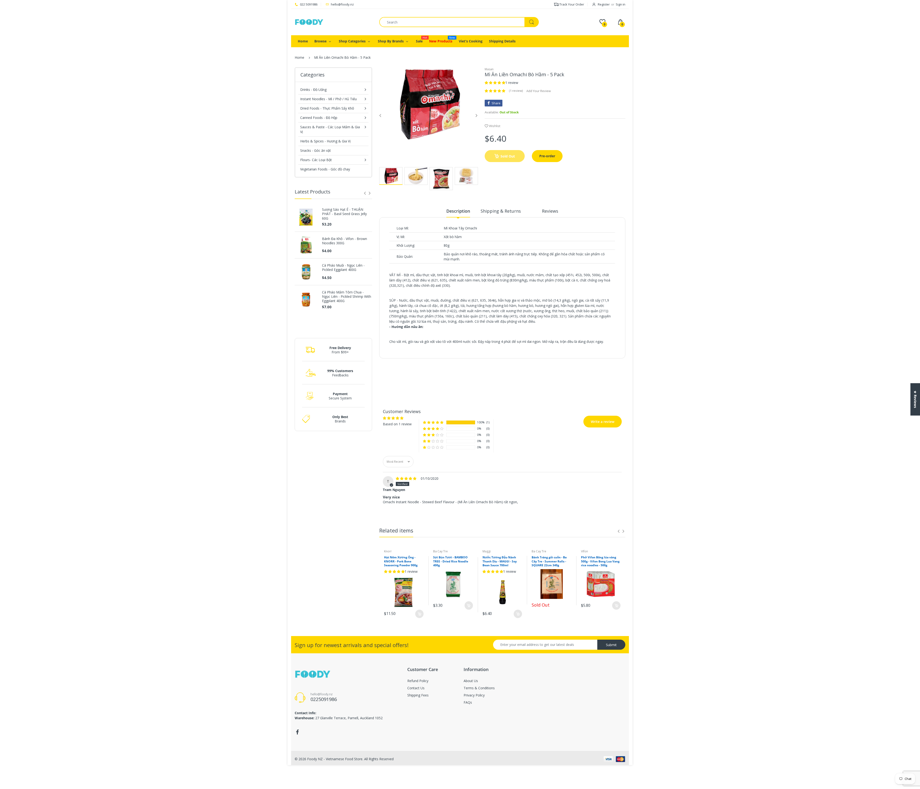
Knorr (388, 551)
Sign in (620, 4)
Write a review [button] (592, 364)
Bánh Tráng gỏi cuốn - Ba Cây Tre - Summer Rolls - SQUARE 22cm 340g (549, 561)
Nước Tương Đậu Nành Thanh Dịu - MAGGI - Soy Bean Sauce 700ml (500, 561)
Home (299, 57)
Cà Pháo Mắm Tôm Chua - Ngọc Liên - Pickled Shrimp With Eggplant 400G (346, 296)
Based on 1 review (407, 367)
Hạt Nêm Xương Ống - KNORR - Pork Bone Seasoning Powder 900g (401, 561)
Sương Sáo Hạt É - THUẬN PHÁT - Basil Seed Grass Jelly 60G (344, 213)
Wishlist (494, 126)
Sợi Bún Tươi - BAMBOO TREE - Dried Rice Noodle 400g (450, 561)
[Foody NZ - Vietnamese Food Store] (309, 21)
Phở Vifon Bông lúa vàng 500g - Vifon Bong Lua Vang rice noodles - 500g (600, 561)
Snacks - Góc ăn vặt (315, 150)
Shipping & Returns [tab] (501, 211)
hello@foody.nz (342, 4)
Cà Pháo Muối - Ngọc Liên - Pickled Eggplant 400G (343, 267)
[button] (495, 82)
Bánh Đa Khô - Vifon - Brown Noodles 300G (344, 241)
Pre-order (547, 156)
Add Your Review (538, 91)
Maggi (487, 551)
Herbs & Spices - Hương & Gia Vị (325, 141)
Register (603, 4)
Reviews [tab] (550, 211)
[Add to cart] (419, 614)
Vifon (584, 551)
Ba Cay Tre (440, 551)
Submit (611, 645)
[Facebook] (297, 732)
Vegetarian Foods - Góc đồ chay (325, 169)
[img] (406, 478)
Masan (489, 69)
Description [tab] (458, 211)
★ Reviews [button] (915, 399)
